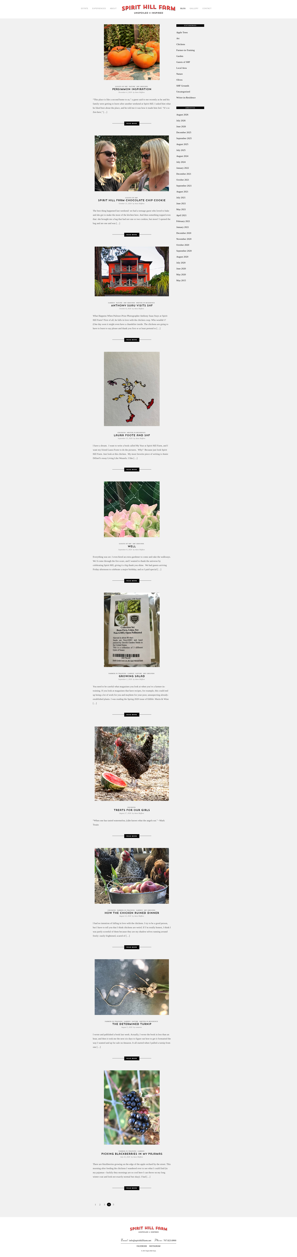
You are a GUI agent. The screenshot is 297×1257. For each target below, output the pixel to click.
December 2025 (183, 132)
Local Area (181, 68)
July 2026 (181, 120)
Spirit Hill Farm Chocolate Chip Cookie (132, 200)
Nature (132, 86)
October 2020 (182, 245)
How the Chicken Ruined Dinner (132, 913)
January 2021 (182, 227)
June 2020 (181, 268)
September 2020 (184, 250)
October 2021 (182, 179)
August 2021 (182, 191)
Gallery (194, 8)
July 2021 (181, 197)
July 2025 (181, 150)
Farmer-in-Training (117, 673)
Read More (131, 123)
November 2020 (183, 239)
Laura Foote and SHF (132, 435)
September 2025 (184, 138)
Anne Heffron (140, 92)
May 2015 (181, 280)
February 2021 (183, 221)
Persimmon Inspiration (131, 89)
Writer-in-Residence (145, 302)
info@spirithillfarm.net (140, 1240)
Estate (84, 8)
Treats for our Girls (132, 810)
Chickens (122, 432)
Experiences (99, 8)
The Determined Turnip (131, 1024)
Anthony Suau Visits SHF (132, 305)
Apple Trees (182, 32)
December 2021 (183, 174)
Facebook (142, 1246)
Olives (179, 79)
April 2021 (181, 215)
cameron (139, 1027)
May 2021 (181, 209)
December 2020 (183, 233)
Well (132, 546)
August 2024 (182, 156)
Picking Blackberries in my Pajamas (131, 1154)
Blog (183, 8)
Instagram (154, 1246)
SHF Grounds (142, 86)
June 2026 (181, 126)
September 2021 (184, 185)
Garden (111, 302)
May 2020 (181, 274)
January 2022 (182, 168)
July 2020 (181, 262)
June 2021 (181, 203)
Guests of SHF (121, 86)
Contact (206, 8)
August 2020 (182, 256)
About (113, 8)
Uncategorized (183, 91)
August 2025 (182, 144)
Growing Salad (132, 676)
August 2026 (182, 114)
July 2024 (181, 162)
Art (177, 38)
